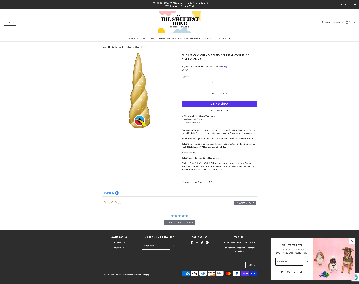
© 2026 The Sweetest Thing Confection (117, 275)
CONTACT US (222, 38)
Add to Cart (219, 93)
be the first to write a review (179, 223)
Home (104, 47)
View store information (192, 123)
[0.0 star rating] (118, 202)
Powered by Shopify (141, 275)
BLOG (207, 38)
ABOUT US (149, 38)
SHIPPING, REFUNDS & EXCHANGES (179, 38)
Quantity (185, 77)
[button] (10, 22)
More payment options (219, 110)
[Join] (173, 246)
